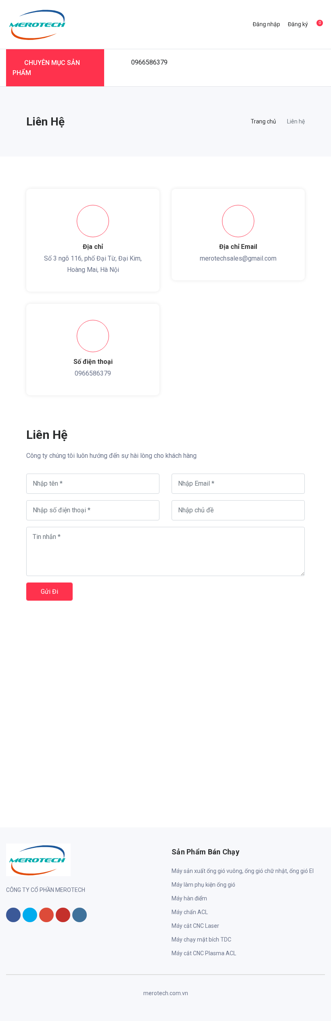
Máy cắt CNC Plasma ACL (204, 953)
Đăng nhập (266, 24)
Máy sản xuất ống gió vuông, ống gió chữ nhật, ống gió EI (243, 871)
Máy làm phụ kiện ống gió (203, 884)
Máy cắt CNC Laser (195, 926)
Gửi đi (49, 591)
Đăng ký (298, 24)
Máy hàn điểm (189, 898)
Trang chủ (263, 121)
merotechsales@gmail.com (238, 258)
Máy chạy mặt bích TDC (201, 939)
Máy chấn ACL (190, 912)
